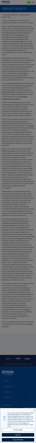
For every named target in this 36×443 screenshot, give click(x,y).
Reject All (18, 434)
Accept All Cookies (18, 439)
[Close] (34, 410)
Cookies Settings (18, 429)
